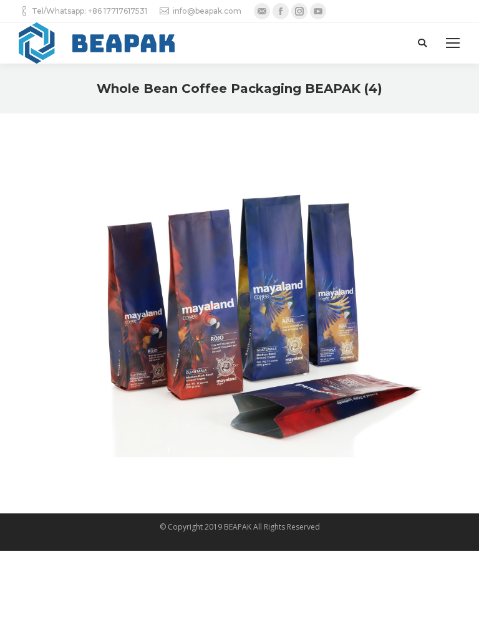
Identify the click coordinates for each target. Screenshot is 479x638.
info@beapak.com (207, 11)
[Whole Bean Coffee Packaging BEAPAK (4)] (239, 310)
